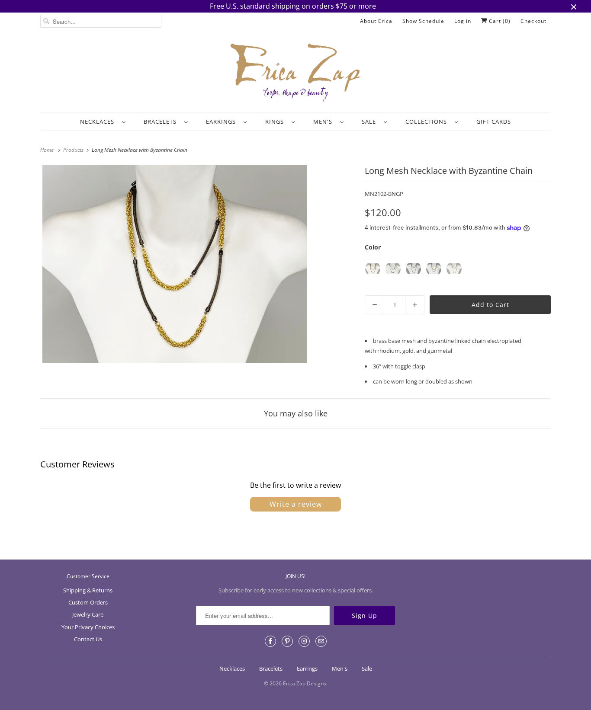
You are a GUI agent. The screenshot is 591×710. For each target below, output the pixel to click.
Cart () (499, 21)
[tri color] (454, 269)
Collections (427, 121)
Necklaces (99, 121)
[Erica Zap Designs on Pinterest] (287, 641)
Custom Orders (88, 602)
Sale (370, 121)
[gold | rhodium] (434, 269)
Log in (462, 21)
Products (74, 150)
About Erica (376, 21)
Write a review (296, 504)
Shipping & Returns (87, 590)
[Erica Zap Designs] (295, 73)
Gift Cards (493, 121)
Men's (324, 121)
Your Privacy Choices (88, 627)
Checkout (533, 21)
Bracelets (162, 121)
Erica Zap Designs (304, 683)
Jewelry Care (87, 614)
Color (373, 247)
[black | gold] (373, 269)
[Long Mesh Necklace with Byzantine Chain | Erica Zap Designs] (174, 264)
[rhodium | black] (393, 269)
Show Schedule (423, 21)
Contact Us (88, 639)
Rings (276, 121)
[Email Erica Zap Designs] (321, 641)
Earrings (222, 121)
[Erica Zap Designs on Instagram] (304, 641)
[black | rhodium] (413, 269)
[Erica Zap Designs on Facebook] (270, 641)
